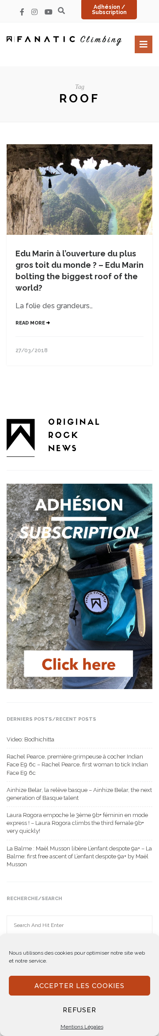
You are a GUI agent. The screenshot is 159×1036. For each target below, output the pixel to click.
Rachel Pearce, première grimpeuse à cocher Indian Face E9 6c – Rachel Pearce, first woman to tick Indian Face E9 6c (77, 764)
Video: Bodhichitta (30, 739)
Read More (30, 323)
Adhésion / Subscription (109, 9)
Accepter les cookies (79, 986)
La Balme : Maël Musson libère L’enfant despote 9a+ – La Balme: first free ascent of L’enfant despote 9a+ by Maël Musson (79, 856)
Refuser (79, 1010)
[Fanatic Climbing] (64, 41)
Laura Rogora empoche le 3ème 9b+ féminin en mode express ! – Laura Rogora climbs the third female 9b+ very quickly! (77, 823)
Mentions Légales (82, 1026)
